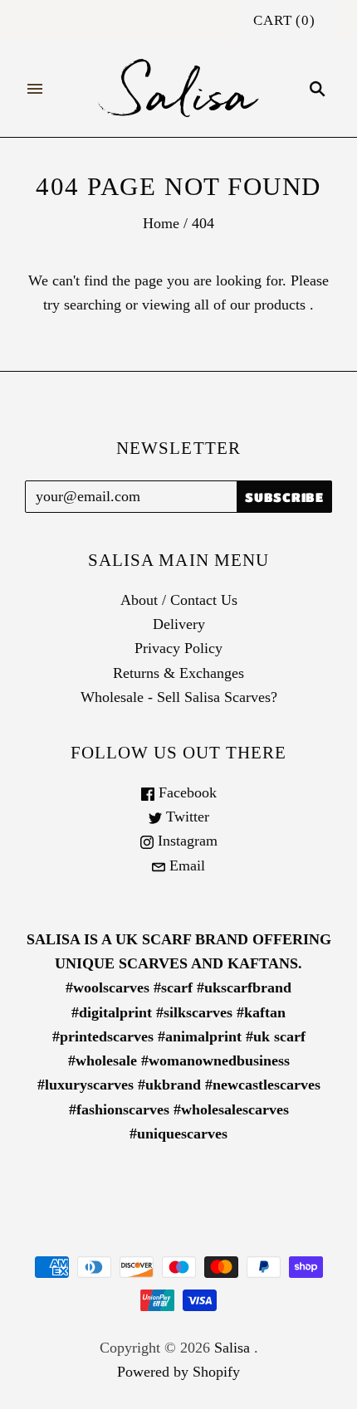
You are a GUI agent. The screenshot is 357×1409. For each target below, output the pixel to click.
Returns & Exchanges (178, 673)
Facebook (185, 792)
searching (92, 304)
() (284, 20)
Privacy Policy (178, 648)
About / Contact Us (178, 600)
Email (185, 865)
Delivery (179, 624)
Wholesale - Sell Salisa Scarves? (179, 697)
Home (161, 223)
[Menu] (35, 88)
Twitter (185, 816)
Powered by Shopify (178, 1371)
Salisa (232, 1347)
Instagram (186, 840)
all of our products (250, 304)
